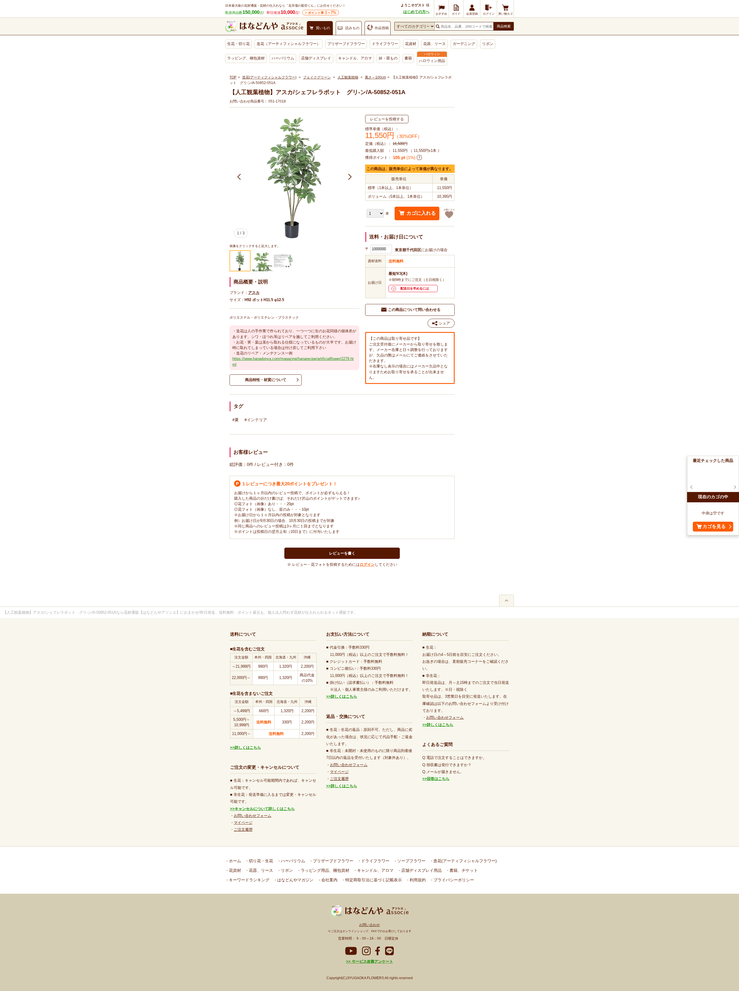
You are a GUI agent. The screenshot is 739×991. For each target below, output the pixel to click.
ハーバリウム (283, 58)
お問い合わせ (369, 925)
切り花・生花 (260, 861)
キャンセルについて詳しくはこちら (265, 809)
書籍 (408, 58)
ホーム (234, 861)
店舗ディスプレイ (316, 58)
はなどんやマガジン (294, 880)
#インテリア (256, 419)
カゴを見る (714, 526)
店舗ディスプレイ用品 (421, 870)
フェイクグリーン (317, 77)
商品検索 (504, 26)
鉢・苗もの (388, 58)
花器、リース (434, 44)
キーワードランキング (248, 880)
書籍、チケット (463, 870)
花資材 (410, 44)
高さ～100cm (375, 77)
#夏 (235, 419)
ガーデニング (464, 44)
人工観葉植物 (347, 77)
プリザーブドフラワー (346, 44)
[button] (239, 177)
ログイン (367, 564)
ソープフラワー (411, 861)
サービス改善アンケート (372, 961)
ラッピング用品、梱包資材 (324, 870)
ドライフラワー (385, 44)
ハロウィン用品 (432, 61)
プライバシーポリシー (453, 880)
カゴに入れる (421, 213)
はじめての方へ (416, 12)
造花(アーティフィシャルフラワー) (269, 77)
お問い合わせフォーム (252, 815)
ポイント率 (322, 12)
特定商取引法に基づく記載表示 (373, 880)
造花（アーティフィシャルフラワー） (288, 44)
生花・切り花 (238, 44)
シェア (444, 323)
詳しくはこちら (248, 747)
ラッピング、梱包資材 (246, 58)
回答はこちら (438, 779)
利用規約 (417, 880)
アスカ (254, 292)
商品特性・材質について (265, 380)
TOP (232, 77)
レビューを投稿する (387, 119)
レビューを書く (342, 553)
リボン (487, 44)
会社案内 (328, 880)
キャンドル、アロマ (355, 58)
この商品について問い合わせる (414, 309)
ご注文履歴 (243, 829)
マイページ (243, 822)
